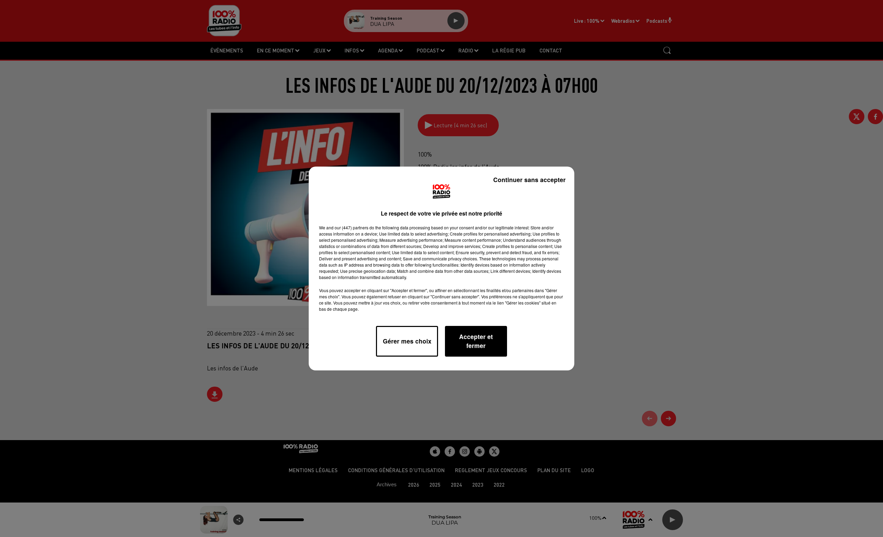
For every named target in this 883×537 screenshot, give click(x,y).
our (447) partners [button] (351, 227)
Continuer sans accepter (529, 179)
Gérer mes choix (407, 341)
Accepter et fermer (476, 341)
